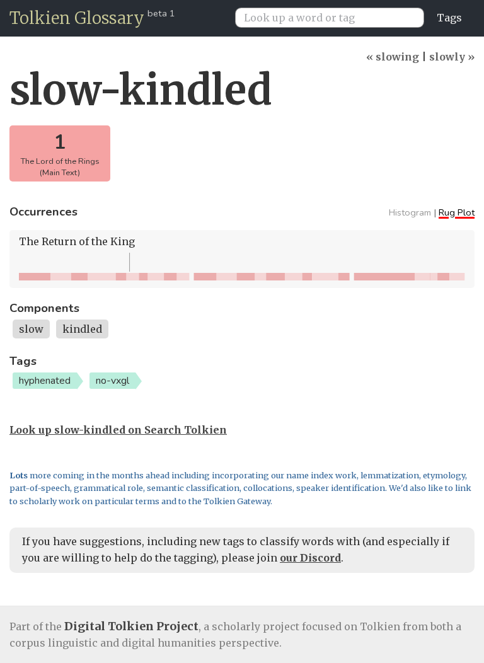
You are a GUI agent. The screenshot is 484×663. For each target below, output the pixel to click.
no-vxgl (112, 381)
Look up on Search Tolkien (118, 430)
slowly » (452, 56)
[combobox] (334, 18)
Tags (449, 17)
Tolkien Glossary (76, 18)
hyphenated (45, 381)
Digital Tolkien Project (131, 626)
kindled (82, 329)
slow (31, 329)
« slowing (392, 56)
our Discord (310, 557)
